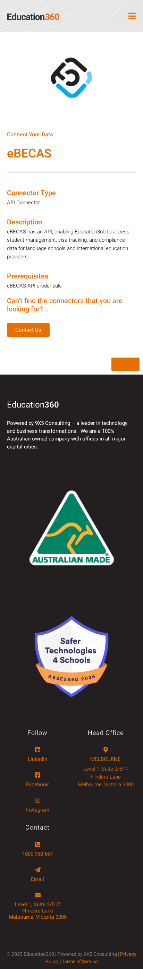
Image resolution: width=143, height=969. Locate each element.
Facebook (37, 784)
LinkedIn (37, 759)
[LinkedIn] (38, 750)
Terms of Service (80, 961)
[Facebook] (38, 775)
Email (37, 879)
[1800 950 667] (38, 844)
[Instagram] (38, 800)
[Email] (38, 870)
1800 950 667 (37, 854)
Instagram (37, 810)
